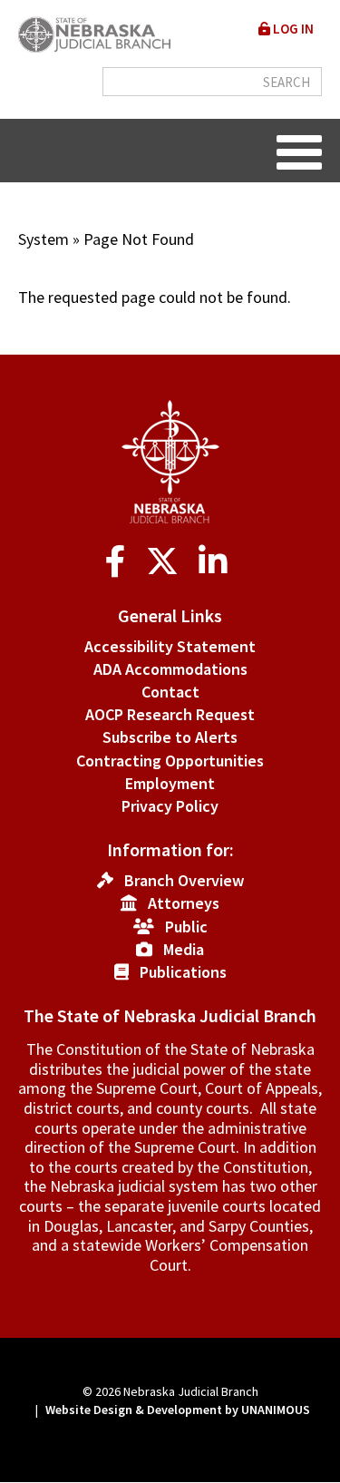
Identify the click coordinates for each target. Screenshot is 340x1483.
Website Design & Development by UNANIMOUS (177, 1409)
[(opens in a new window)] (119, 562)
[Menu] (299, 150)
